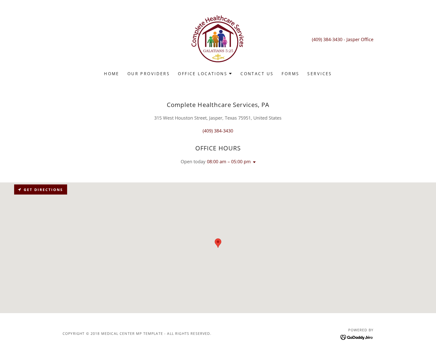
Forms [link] (290, 73)
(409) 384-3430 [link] (327, 39)
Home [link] (111, 73)
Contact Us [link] (257, 73)
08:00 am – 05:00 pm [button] (229, 161)
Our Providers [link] (148, 73)
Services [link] (319, 73)
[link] (218, 39)
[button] (205, 74)
